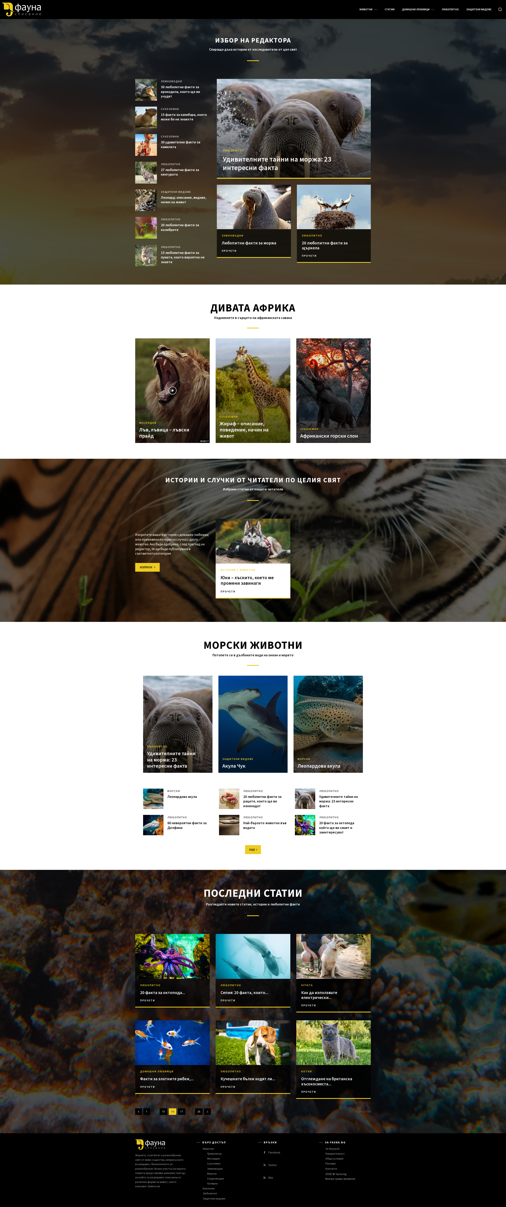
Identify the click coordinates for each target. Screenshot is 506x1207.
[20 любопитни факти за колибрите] (146, 228)
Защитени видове (176, 191)
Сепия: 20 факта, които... (244, 992)
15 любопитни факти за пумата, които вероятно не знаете (183, 257)
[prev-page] (138, 1111)
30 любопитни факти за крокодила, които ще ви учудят (180, 91)
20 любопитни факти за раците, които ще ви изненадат (262, 801)
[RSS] (264, 1177)
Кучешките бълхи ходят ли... (248, 1078)
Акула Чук (233, 765)
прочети (229, 250)
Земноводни (171, 81)
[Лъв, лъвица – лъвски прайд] (172, 390)
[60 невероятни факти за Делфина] (153, 825)
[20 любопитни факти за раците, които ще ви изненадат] (229, 799)
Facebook (274, 1152)
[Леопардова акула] (328, 724)
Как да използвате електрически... (319, 995)
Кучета (307, 985)
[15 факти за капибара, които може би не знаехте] (146, 117)
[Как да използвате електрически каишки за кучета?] (333, 956)
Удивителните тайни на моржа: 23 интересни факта (277, 163)
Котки (306, 1071)
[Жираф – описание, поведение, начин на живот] (253, 390)
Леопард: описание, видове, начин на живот (183, 199)
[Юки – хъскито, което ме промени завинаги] (253, 541)
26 (198, 1111)
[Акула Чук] (253, 724)
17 (181, 1111)
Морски (303, 759)
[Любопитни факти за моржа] (254, 207)
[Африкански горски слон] (333, 390)
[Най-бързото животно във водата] (229, 825)
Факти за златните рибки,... (167, 1078)
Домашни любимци (157, 1071)
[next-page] (207, 1111)
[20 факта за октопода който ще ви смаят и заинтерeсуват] (305, 825)
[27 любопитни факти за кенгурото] (146, 173)
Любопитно (171, 164)
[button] (500, 9)
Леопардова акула (318, 765)
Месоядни (148, 422)
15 (163, 1111)
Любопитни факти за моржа (249, 243)
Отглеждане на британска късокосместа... (326, 1081)
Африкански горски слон (329, 435)
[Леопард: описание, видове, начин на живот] (146, 200)
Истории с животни (238, 570)
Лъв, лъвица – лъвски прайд (164, 432)
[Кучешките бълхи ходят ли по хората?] (253, 1042)
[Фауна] (42, 9)
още (252, 849)
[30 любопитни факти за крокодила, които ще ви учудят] (146, 90)
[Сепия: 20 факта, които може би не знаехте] (253, 956)
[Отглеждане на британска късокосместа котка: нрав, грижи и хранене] (333, 1042)
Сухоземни (170, 109)
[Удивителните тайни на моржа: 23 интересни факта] (294, 128)
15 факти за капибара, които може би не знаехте (184, 116)
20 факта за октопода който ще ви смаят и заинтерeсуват (336, 827)
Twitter (272, 1165)
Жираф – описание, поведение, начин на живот (244, 429)
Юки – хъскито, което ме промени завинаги (247, 580)
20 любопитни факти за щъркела (325, 245)
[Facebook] (264, 1152)
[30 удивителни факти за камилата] (146, 145)
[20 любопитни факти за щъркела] (334, 207)
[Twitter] (264, 1165)
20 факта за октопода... (162, 992)
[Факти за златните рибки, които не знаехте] (172, 1042)
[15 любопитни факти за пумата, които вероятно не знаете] (146, 255)
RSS (270, 1177)
